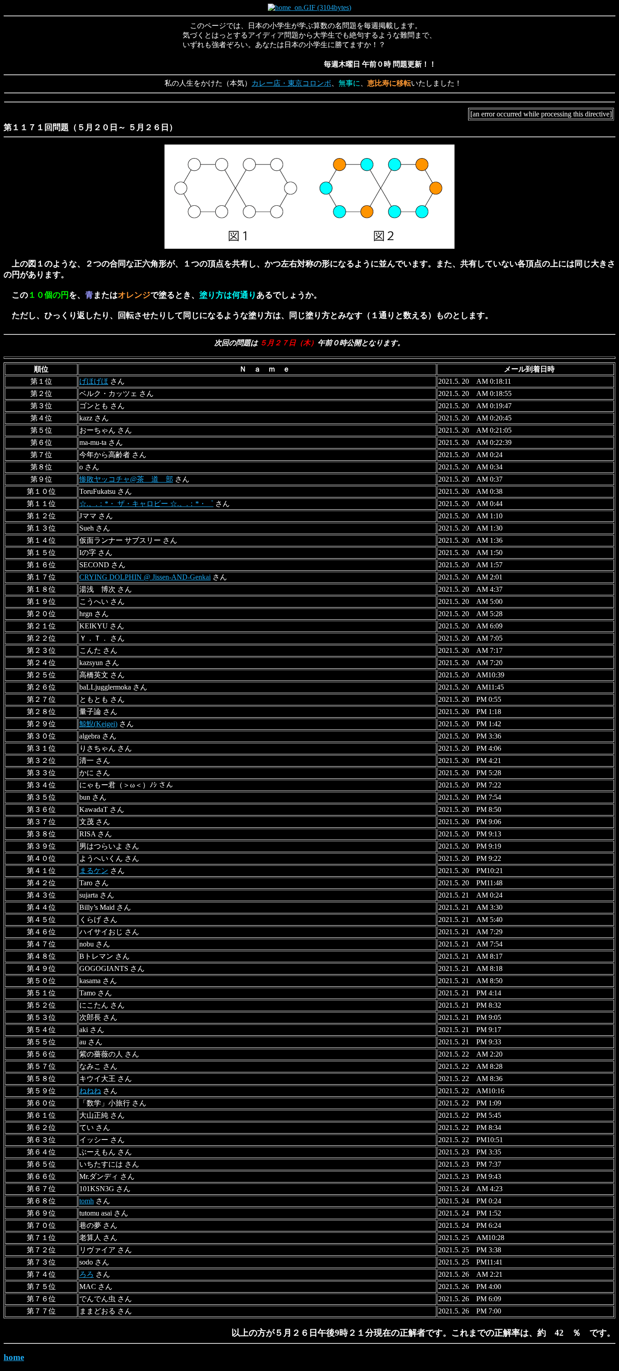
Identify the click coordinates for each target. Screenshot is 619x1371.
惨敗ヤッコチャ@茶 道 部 (126, 479)
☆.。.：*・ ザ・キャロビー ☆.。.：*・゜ (146, 503)
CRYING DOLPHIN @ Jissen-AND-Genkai (145, 577)
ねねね (90, 1091)
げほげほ (93, 381)
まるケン (93, 870)
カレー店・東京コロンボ (291, 83)
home (14, 1357)
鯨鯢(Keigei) (98, 724)
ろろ (86, 1274)
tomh (86, 1201)
